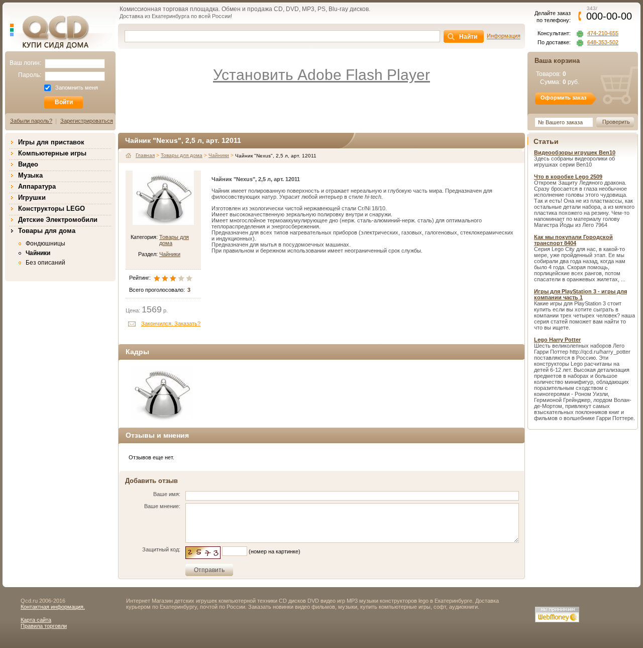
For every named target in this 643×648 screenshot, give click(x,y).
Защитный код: (161, 549)
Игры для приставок (51, 142)
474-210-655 (602, 33)
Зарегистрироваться (86, 121)
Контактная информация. (53, 607)
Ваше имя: (166, 494)
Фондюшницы (45, 243)
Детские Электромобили (57, 219)
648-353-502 (602, 42)
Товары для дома (46, 230)
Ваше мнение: (162, 506)
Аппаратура (37, 186)
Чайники (38, 253)
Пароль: (29, 74)
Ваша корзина (557, 60)
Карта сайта (36, 620)
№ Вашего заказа (560, 122)
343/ (609, 13)
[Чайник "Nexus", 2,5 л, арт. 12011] (161, 394)
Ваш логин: (25, 62)
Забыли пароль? (31, 121)
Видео (28, 164)
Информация (503, 36)
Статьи (546, 141)
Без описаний (45, 262)
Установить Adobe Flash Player (321, 74)
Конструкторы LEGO (51, 208)
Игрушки (32, 197)
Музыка (30, 175)
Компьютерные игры (52, 153)
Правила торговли (44, 626)
